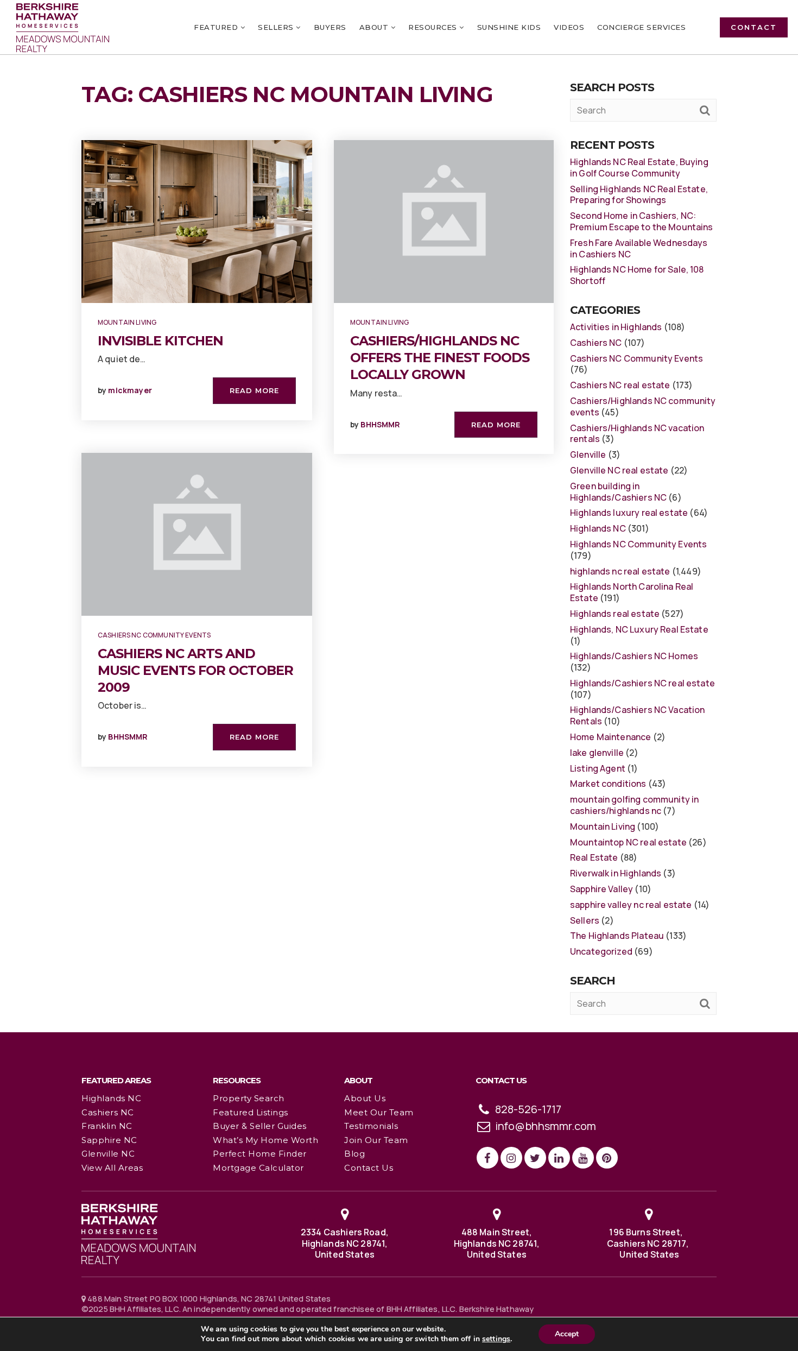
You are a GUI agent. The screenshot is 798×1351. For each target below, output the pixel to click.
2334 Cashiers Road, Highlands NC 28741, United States (345, 1243)
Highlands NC (598, 528)
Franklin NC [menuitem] (106, 1126)
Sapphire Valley (601, 889)
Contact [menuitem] (754, 27)
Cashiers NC (596, 343)
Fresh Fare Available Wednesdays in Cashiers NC (639, 248)
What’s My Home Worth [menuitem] (265, 1140)
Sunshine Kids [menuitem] (509, 27)
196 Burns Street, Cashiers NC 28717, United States (649, 1243)
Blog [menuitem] (354, 1153)
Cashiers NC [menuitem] (107, 1112)
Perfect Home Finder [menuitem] (260, 1153)
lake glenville (597, 753)
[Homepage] (62, 27)
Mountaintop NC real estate (628, 842)
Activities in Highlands (616, 327)
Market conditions (608, 784)
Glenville (588, 454)
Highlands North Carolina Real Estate (631, 592)
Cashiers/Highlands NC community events (643, 406)
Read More (254, 390)
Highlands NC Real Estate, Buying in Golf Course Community (639, 167)
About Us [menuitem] (364, 1098)
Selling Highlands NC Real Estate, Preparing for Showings (639, 194)
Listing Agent (597, 768)
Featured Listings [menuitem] (250, 1112)
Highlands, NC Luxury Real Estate (639, 629)
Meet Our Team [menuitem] (379, 1112)
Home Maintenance (610, 737)
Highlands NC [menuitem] (111, 1098)
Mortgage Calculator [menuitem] (258, 1168)
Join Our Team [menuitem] (376, 1140)
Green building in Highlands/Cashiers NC (618, 491)
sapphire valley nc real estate (631, 905)
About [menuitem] (375, 27)
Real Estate (594, 857)
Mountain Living (127, 322)
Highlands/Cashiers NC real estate (642, 683)
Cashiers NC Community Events (154, 635)
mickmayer (129, 390)
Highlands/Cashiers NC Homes (634, 656)
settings (496, 1339)
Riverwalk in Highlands (615, 873)
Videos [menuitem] (569, 27)
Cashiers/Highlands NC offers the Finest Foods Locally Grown (439, 357)
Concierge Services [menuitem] (641, 27)
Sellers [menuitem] (277, 27)
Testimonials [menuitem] (371, 1126)
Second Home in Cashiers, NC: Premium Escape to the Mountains (641, 221)
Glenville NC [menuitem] (108, 1153)
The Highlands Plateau (617, 936)
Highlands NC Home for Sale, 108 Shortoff (637, 275)
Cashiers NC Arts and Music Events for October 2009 (195, 670)
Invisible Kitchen (160, 341)
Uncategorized (601, 951)
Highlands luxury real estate (629, 513)
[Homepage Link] (138, 1233)
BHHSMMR (128, 736)
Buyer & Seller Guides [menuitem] (260, 1126)
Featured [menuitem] (217, 27)
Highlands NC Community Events (638, 544)
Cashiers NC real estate (620, 385)
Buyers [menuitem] (330, 27)
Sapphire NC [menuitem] (109, 1140)
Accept (567, 1334)
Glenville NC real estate (619, 470)
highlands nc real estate (620, 571)
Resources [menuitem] (433, 27)
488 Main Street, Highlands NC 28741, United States (497, 1243)
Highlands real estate (615, 614)
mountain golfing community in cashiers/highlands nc (634, 805)
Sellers (584, 920)
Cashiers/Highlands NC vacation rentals (637, 433)
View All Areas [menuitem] (112, 1168)
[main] (399, 515)
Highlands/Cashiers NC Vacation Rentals (637, 715)
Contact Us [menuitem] (368, 1168)
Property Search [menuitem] (248, 1098)
